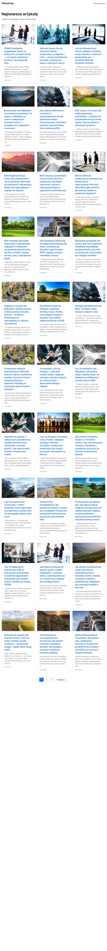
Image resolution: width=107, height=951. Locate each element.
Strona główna (99, 3)
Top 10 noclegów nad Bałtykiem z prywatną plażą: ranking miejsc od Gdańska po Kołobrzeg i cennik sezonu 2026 (87, 374)
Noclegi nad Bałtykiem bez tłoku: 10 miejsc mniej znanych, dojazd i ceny (88, 309)
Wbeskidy (8, 3)
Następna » (61, 680)
